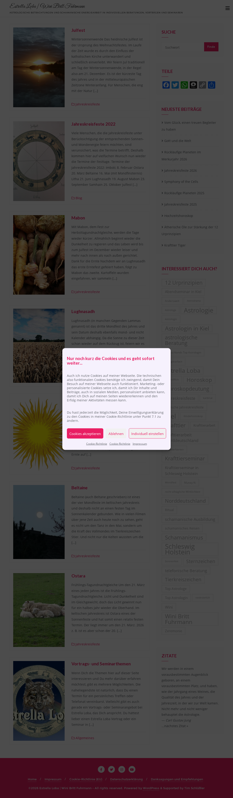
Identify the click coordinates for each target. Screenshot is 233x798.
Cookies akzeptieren (85, 433)
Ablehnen (116, 433)
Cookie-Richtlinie (96, 444)
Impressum (140, 444)
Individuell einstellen (147, 433)
